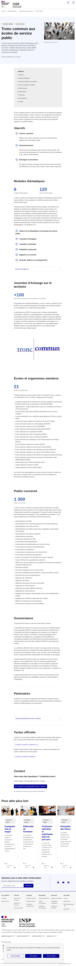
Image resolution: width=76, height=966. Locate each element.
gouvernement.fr (22, 936)
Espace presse (5, 901)
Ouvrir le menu (73, 2)
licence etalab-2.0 (63, 963)
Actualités (3, 898)
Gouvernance (22, 91)
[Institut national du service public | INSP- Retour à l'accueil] (27, 921)
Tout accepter (51, 956)
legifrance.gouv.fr (7, 936)
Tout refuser (33, 956)
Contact (21, 101)
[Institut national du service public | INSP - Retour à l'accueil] (17, 5)
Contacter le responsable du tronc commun (31, 786)
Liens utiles (67, 895)
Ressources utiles (18, 908)
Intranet (65, 909)
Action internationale (44, 898)
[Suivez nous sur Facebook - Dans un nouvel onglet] (68, 882)
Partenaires (22, 95)
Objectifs (21, 75)
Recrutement (67, 901)
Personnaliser (15, 956)
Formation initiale (12, 11)
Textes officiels (22, 98)
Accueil (3, 11)
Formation (29, 895)
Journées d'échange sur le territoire (28, 81)
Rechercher (68, 2)
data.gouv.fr (51, 936)
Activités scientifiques (56, 898)
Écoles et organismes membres (27, 85)
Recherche (54, 895)
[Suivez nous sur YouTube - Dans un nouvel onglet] (63, 882)
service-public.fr (37, 936)
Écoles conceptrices (22, 269)
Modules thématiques (24, 78)
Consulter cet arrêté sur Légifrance (25, 744)
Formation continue (31, 898)
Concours (16, 895)
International (42, 895)
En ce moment (5, 895)
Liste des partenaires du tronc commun (28, 718)
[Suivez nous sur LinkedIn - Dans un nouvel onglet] (58, 882)
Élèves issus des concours (26, 11)
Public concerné (23, 88)
